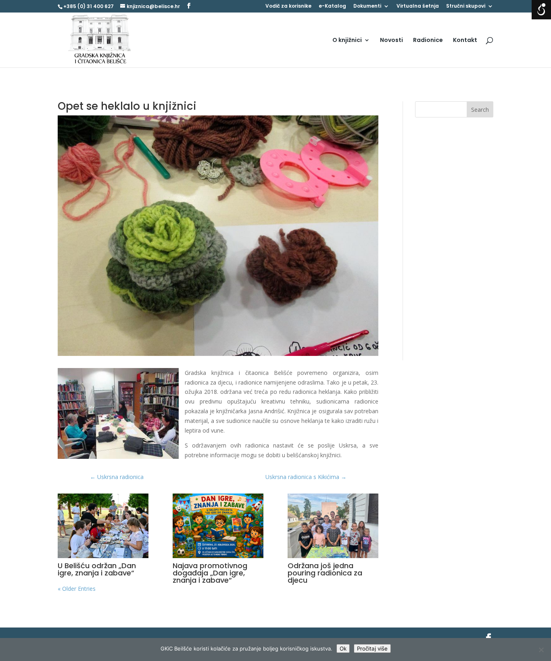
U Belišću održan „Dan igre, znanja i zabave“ (97, 569)
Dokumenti (367, 6)
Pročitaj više (372, 648)
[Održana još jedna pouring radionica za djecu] (333, 526)
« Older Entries (77, 588)
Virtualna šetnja (418, 6)
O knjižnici (347, 40)
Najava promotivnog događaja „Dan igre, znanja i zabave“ (210, 573)
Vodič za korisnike (288, 6)
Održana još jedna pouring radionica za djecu (325, 573)
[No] (541, 650)
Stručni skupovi (465, 6)
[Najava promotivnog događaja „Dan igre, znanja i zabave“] (218, 526)
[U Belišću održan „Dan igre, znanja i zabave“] (103, 526)
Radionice (428, 40)
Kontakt (465, 40)
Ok (343, 648)
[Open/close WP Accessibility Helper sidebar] (541, 9)
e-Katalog (332, 6)
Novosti (391, 40)
